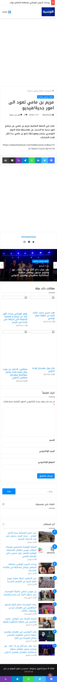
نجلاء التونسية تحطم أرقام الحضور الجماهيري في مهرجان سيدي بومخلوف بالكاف (20, 608)
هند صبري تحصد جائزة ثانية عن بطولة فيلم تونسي (44, 315)
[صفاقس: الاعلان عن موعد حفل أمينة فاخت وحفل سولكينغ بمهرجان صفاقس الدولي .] (14, 348)
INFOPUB (28, 671)
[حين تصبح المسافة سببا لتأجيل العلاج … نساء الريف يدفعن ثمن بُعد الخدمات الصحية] (47, 536)
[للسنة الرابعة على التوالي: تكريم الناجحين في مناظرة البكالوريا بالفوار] (47, 622)
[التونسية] (48, 11)
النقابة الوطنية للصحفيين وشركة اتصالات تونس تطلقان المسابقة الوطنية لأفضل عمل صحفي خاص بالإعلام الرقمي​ (21, 551)
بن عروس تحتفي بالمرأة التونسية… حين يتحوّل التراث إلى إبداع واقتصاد (19, 593)
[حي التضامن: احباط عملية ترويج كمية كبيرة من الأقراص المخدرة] (47, 582)
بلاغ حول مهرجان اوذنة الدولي (43, 369)
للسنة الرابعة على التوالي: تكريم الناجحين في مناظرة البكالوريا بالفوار (19, 620)
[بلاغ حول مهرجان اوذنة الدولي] (42, 348)
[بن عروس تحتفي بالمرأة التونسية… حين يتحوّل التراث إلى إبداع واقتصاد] (47, 595)
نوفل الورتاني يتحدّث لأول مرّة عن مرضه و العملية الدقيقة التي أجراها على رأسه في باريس (15, 318)
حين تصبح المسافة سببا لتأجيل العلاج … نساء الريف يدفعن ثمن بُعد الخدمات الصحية (21, 536)
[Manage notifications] (50, 675)
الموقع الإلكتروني (46, 462)
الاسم (52, 440)
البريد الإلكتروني (47, 451)
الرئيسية (48, 91)
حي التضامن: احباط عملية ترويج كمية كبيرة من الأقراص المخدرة (21, 579)
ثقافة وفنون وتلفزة (35, 91)
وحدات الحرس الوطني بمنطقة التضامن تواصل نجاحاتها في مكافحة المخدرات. (19, 567)
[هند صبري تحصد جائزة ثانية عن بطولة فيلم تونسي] (42, 303)
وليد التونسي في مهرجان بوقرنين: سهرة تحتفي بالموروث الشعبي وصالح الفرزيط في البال (20, 635)
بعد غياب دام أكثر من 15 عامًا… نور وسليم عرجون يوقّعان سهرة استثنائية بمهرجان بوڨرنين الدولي (30, 272)
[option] (28, 265)
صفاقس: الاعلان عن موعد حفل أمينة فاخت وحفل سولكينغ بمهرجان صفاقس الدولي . (15, 373)
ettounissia (47, 114)
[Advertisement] (28, 53)
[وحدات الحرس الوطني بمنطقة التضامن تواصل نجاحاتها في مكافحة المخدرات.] (47, 568)
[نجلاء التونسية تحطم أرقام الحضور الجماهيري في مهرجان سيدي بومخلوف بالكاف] (47, 608)
